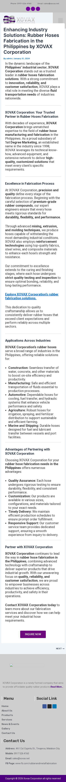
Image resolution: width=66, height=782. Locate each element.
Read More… (56, 686)
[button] (60, 20)
